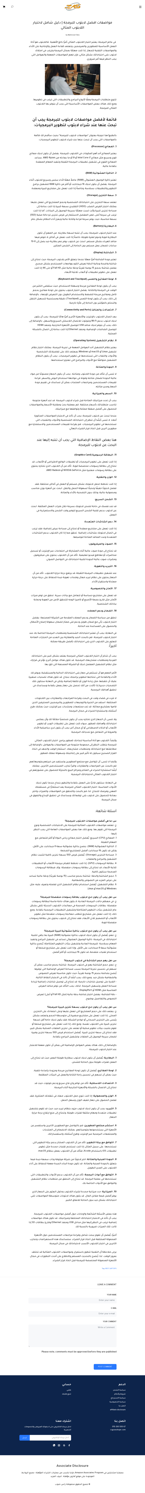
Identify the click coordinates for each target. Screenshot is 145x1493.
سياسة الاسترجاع (118, 1398)
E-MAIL (114, 1308)
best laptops (111, 1269)
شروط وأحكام (120, 1394)
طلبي (69, 1390)
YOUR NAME (112, 1295)
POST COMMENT (105, 1367)
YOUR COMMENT (110, 1322)
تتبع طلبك (66, 1394)
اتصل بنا (122, 1406)
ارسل (24, 1438)
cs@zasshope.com (118, 1430)
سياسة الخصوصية (117, 1402)
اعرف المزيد (56, 1477)
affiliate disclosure (118, 1410)
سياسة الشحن (119, 1390)
